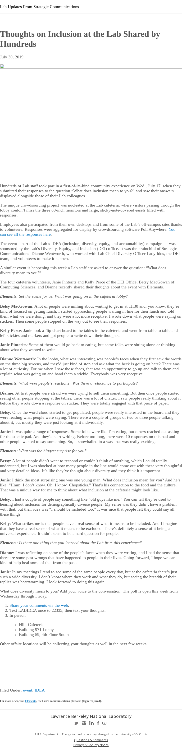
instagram (84, 724)
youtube (105, 724)
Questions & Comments (91, 740)
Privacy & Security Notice (91, 745)
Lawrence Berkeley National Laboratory (91, 716)
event (27, 690)
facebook (98, 724)
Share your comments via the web (38, 605)
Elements (30, 701)
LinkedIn (91, 724)
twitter (77, 724)
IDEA (40, 690)
